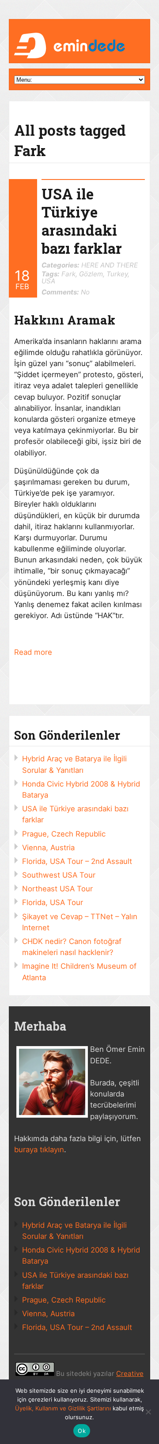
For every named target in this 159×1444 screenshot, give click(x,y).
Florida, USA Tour (52, 902)
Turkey (117, 274)
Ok (82, 1430)
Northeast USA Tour (57, 888)
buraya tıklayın (39, 1149)
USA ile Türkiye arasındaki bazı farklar (82, 221)
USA (48, 281)
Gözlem (91, 274)
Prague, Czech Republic (64, 833)
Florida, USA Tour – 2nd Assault (77, 861)
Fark (68, 274)
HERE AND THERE (109, 265)
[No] (148, 1411)
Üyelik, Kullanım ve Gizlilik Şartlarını (63, 1408)
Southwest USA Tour (58, 875)
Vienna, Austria (48, 847)
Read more (33, 652)
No (66, 292)
